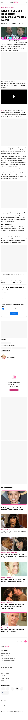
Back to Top (20, 641)
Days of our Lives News (7, 506)
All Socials (5, 693)
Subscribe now (14, 390)
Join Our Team (5, 673)
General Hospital (5, 655)
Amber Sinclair (7, 23)
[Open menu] (2, 2)
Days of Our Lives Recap (19, 348)
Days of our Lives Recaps (8, 345)
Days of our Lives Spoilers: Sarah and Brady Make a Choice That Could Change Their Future (12, 606)
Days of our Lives (6, 343)
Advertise (3, 675)
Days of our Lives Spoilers (7, 602)
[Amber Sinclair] (4, 356)
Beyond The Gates (6, 663)
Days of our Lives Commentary (9, 552)
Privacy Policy (4, 700)
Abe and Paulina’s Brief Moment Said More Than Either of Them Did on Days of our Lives (14, 556)
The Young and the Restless (8, 658)
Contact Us (4, 680)
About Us (3, 671)
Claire (2, 111)
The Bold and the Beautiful (8, 660)
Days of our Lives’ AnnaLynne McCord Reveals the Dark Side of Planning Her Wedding (13, 581)
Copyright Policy (4, 705)
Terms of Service (4, 703)
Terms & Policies (5, 678)
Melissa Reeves (6, 350)
